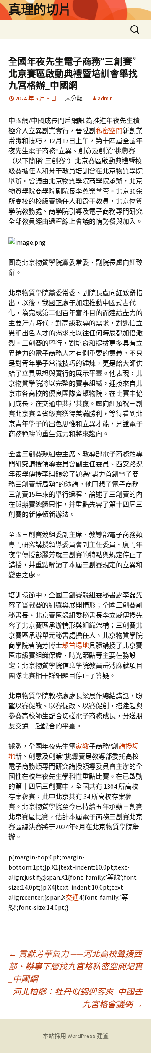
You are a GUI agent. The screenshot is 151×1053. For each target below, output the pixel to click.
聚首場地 (75, 645)
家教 (82, 746)
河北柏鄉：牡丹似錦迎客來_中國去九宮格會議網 (78, 997)
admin (105, 98)
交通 (72, 897)
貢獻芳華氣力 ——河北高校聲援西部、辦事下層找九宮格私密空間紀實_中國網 (75, 966)
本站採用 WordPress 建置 (76, 1036)
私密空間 (109, 130)
